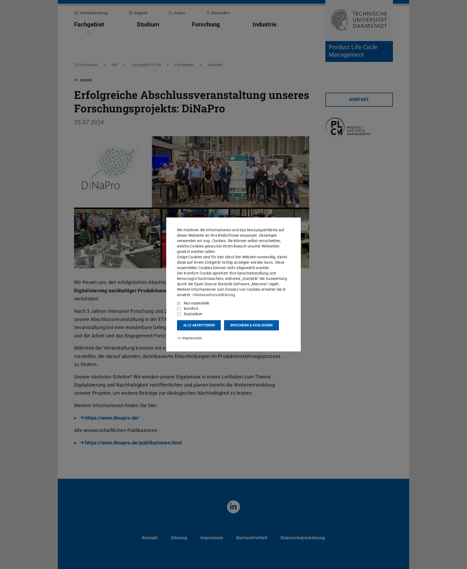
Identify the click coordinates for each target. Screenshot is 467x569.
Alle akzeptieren (199, 325)
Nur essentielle (196, 303)
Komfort (191, 308)
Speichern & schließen (251, 325)
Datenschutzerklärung (215, 295)
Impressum (192, 338)
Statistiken (193, 314)
